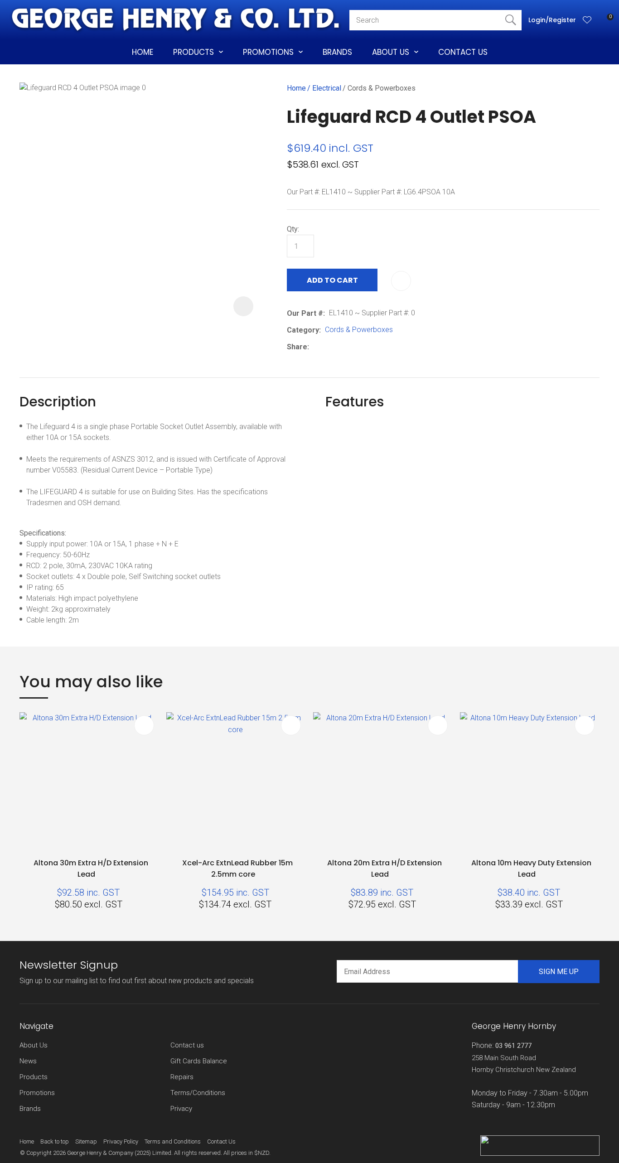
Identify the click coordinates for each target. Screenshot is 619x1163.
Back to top (54, 1141)
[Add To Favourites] (401, 281)
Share (297, 347)
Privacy (181, 1109)
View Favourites (587, 20)
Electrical (326, 88)
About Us (390, 52)
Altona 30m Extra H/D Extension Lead (91, 868)
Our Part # (305, 313)
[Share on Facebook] (314, 347)
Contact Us (463, 52)
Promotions (268, 52)
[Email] (341, 346)
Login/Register (552, 19)
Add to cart (332, 280)
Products (193, 52)
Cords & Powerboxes (382, 88)
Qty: (293, 229)
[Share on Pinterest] (355, 346)
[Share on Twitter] (327, 346)
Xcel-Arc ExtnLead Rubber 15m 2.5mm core (237, 868)
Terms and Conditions (173, 1141)
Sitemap (86, 1141)
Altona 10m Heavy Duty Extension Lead (531, 868)
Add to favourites (144, 725)
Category (303, 330)
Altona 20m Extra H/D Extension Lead (384, 868)
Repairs (181, 1077)
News (28, 1061)
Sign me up (559, 971)
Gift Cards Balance (198, 1061)
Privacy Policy (120, 1141)
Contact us (187, 1045)
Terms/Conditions (197, 1093)
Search (511, 20)
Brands (337, 52)
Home (142, 52)
